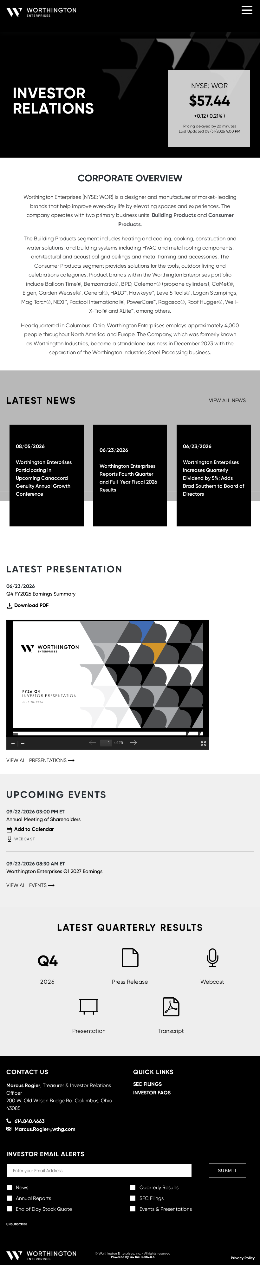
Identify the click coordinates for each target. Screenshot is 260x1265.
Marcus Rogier (23, 1085)
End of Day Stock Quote (44, 1209)
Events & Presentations (166, 1209)
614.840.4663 (30, 1121)
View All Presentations (36, 760)
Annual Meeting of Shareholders (43, 819)
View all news (227, 400)
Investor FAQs (152, 1092)
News (22, 1187)
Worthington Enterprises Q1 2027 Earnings (54, 871)
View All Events (26, 885)
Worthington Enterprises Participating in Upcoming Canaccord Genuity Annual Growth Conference (44, 478)
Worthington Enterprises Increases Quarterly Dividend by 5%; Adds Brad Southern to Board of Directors (213, 478)
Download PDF (31, 606)
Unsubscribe (16, 1224)
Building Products (174, 215)
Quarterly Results (159, 1187)
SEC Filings (147, 1084)
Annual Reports (33, 1198)
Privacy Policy (243, 1257)
